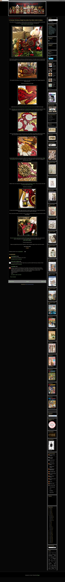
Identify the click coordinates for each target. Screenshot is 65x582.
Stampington (50, 562)
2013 (50, 534)
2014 (50, 533)
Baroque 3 (38, 110)
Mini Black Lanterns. (32, 183)
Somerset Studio (53, 561)
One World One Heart (54, 69)
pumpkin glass (51, 569)
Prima (51, 558)
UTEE (55, 566)
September (51, 520)
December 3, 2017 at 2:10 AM (16, 274)
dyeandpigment (14, 256)
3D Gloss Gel (22, 110)
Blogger (38, 575)
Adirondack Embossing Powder (52, 552)
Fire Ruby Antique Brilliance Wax (27, 184)
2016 (50, 530)
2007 (50, 542)
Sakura (52, 559)
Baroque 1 (28, 110)
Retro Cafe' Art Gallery (15, 261)
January (50, 529)
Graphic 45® (52, 492)
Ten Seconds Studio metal (52, 563)
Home (27, 281)
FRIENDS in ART (27, 4)
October (50, 518)
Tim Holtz (54, 565)
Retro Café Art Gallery (52, 476)
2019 (50, 512)
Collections (54, 554)
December (51, 516)
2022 (50, 508)
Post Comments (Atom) (29, 284)
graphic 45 (54, 568)
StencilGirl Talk (52, 460)
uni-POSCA (54, 569)
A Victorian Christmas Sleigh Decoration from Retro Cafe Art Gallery (26, 20)
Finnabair (50, 556)
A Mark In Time (52, 483)
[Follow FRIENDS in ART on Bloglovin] (53, 416)
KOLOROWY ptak (52, 471)
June (50, 522)
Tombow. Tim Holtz (51, 566)
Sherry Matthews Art (52, 119)
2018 (50, 513)
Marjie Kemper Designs (52, 467)
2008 (50, 541)
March (50, 526)
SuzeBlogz (51, 490)
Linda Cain (50, 120)
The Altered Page (52, 485)
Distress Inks (52, 555)
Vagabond (50, 567)
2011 (50, 537)
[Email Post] (25, 251)
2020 (50, 511)
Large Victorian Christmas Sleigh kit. (27, 24)
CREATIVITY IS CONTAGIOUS (52, 469)
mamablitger (13, 266)
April (50, 525)
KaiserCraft (52, 557)
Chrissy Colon (51, 117)
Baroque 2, (33, 110)
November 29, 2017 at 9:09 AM (16, 259)
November (51, 517)
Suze (53, 562)
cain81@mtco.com (51, 125)
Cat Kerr (51, 481)
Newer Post (11, 281)
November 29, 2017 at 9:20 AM (16, 264)
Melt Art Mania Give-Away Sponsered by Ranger (54, 65)
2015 (50, 532)
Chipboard (50, 554)
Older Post (43, 281)
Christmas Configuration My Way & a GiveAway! (54, 81)
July (50, 521)
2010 (50, 538)
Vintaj (52, 567)
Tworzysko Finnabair (51, 458)
